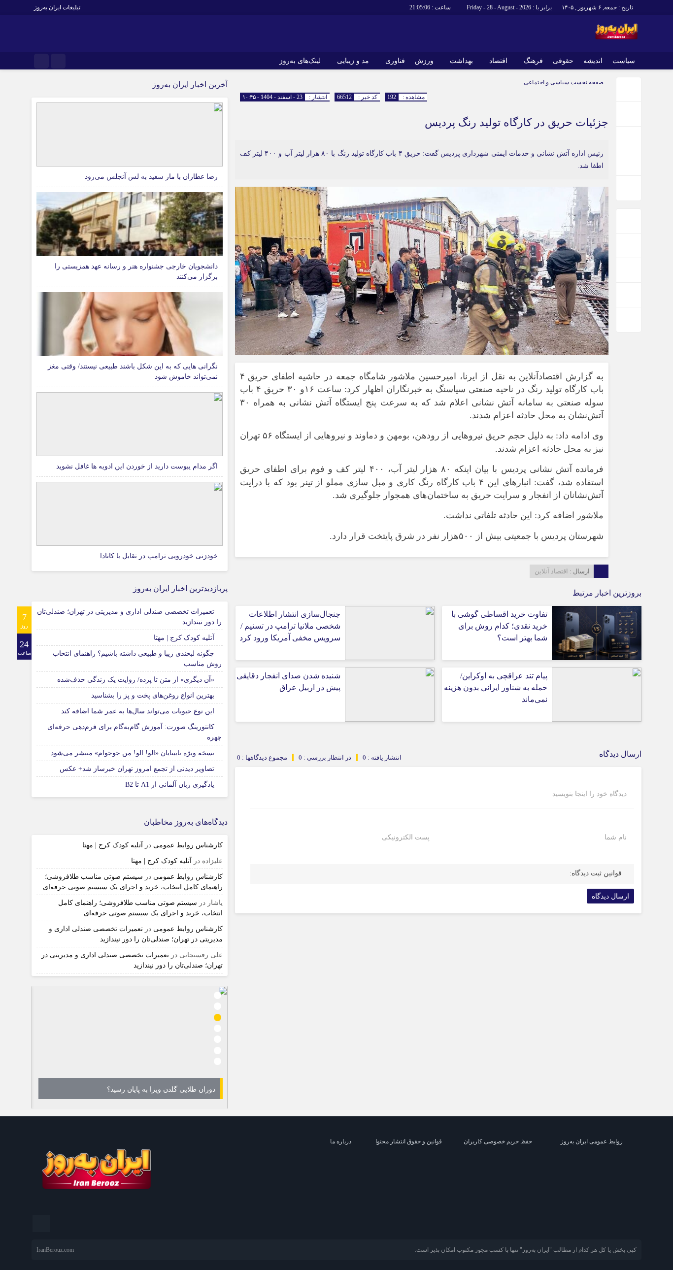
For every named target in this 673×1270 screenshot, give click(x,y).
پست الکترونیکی (406, 837)
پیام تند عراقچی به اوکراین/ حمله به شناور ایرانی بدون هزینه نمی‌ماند (495, 687)
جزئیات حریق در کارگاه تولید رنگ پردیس (516, 122)
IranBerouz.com (55, 1249)
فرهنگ (533, 61)
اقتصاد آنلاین (551, 571)
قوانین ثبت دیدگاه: (596, 873)
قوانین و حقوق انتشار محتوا (408, 1141)
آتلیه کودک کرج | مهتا (184, 637)
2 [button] (217, 1006)
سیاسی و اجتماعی (546, 82)
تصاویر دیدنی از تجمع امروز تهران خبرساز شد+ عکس (137, 768)
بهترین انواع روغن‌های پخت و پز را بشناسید (152, 695)
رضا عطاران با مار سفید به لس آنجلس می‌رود (151, 176)
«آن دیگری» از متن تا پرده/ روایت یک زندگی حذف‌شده (135, 679)
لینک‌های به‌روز (300, 61)
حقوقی (563, 61)
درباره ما (340, 1141)
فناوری (395, 61)
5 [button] (217, 1039)
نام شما (616, 837)
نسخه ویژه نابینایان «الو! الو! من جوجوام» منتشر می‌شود (132, 753)
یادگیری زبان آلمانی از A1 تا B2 (169, 784)
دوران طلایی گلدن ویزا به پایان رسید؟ (161, 1089)
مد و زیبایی (353, 61)
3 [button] (217, 1017)
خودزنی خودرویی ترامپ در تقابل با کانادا (159, 556)
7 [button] (217, 1062)
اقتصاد (498, 61)
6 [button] (217, 1050)
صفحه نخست (586, 82)
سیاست (623, 61)
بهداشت (461, 61)
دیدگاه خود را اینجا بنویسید (589, 794)
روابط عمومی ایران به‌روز (592, 1141)
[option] (130, 1047)
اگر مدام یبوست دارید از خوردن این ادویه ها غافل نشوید (137, 466)
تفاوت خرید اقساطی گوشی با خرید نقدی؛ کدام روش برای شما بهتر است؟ (499, 626)
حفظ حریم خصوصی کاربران (498, 1141)
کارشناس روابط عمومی (188, 845)
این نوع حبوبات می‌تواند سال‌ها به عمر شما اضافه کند (137, 711)
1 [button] (217, 995)
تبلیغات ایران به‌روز (57, 7)
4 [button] (217, 1028)
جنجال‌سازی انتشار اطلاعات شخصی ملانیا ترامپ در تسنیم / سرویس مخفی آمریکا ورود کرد (289, 626)
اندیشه (593, 61)
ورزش (424, 61)
